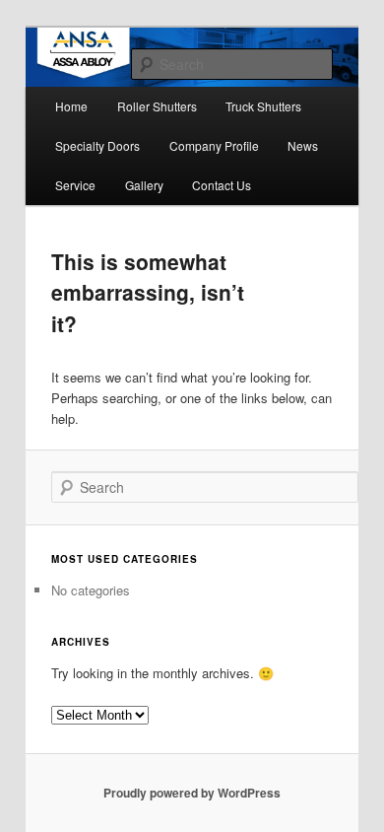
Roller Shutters (157, 106)
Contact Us (221, 184)
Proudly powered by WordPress (192, 792)
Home (71, 106)
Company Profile (214, 145)
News (303, 145)
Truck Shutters (263, 106)
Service (75, 184)
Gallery (144, 184)
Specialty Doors (97, 145)
